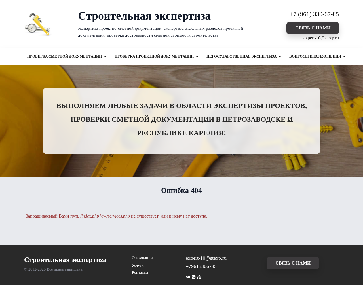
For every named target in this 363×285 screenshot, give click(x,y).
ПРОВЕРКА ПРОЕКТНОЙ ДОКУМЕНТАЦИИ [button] (155, 56)
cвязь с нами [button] (312, 28)
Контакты (140, 272)
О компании (142, 258)
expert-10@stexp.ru (321, 37)
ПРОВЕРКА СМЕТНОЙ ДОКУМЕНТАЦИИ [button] (65, 56)
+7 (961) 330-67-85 (314, 14)
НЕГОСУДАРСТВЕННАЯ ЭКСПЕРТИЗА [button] (241, 56)
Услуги (138, 265)
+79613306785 (201, 266)
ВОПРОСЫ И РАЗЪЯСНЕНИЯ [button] (315, 56)
